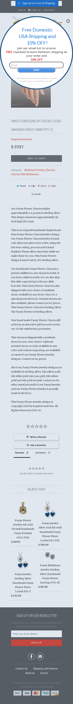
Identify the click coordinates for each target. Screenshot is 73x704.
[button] (68, 21)
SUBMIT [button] (36, 69)
